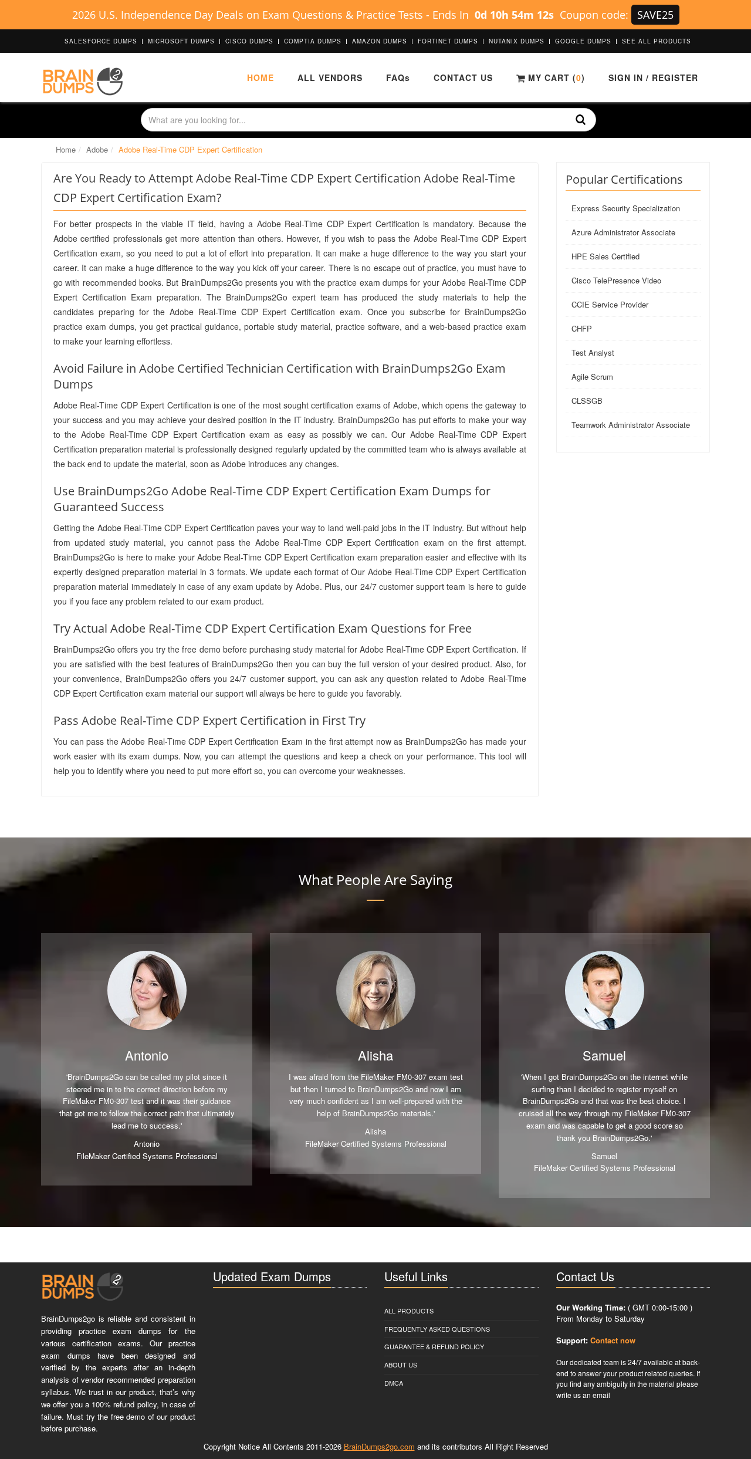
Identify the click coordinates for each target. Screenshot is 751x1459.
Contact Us (463, 77)
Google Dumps (583, 41)
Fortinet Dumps (448, 41)
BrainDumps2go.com (379, 1446)
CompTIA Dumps (312, 41)
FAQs (398, 77)
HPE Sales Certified (605, 256)
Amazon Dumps (379, 41)
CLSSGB (587, 400)
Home (260, 77)
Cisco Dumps (249, 41)
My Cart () (555, 77)
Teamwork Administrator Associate (630, 424)
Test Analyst (592, 352)
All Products (409, 1310)
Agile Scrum (592, 376)
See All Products (656, 41)
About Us (400, 1364)
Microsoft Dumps (181, 41)
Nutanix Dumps (516, 41)
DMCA (393, 1382)
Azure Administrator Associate (623, 232)
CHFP (581, 328)
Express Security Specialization (625, 208)
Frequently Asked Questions (437, 1328)
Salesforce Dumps (101, 41)
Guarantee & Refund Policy (434, 1346)
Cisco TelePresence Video (616, 280)
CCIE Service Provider (609, 304)
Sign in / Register (653, 77)
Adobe (97, 149)
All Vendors (330, 77)
